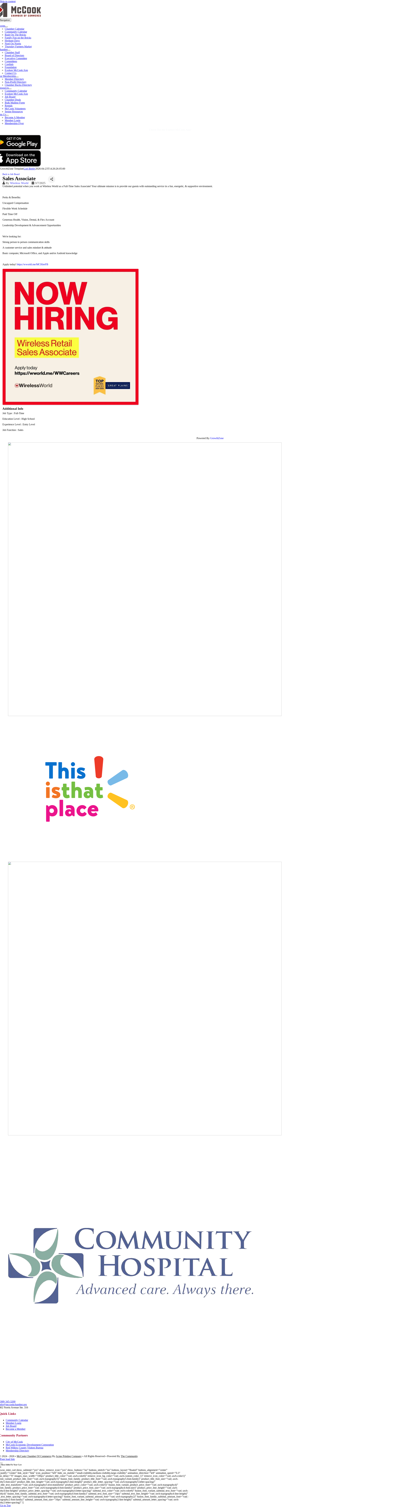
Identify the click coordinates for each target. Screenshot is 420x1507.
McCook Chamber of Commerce (34, 1456)
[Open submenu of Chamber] (9, 50)
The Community (129, 1456)
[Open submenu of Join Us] (7, 115)
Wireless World (19, 183)
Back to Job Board (11, 174)
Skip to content (8, 1)
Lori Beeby (29, 168)
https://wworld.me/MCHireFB (32, 264)
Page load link (7, 1459)
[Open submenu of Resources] (10, 88)
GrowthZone (217, 438)
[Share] (51, 179)
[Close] (1, 1463)
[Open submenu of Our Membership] (17, 76)
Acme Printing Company (69, 1456)
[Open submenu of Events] (6, 26)
